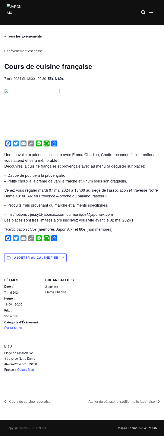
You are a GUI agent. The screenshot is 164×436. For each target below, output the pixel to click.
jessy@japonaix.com (47, 214)
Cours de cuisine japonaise (29, 401)
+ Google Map (24, 369)
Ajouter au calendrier (36, 257)
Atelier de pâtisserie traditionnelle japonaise (122, 401)
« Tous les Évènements (23, 36)
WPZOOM (151, 428)
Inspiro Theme (128, 428)
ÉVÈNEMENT (13, 328)
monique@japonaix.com (92, 214)
